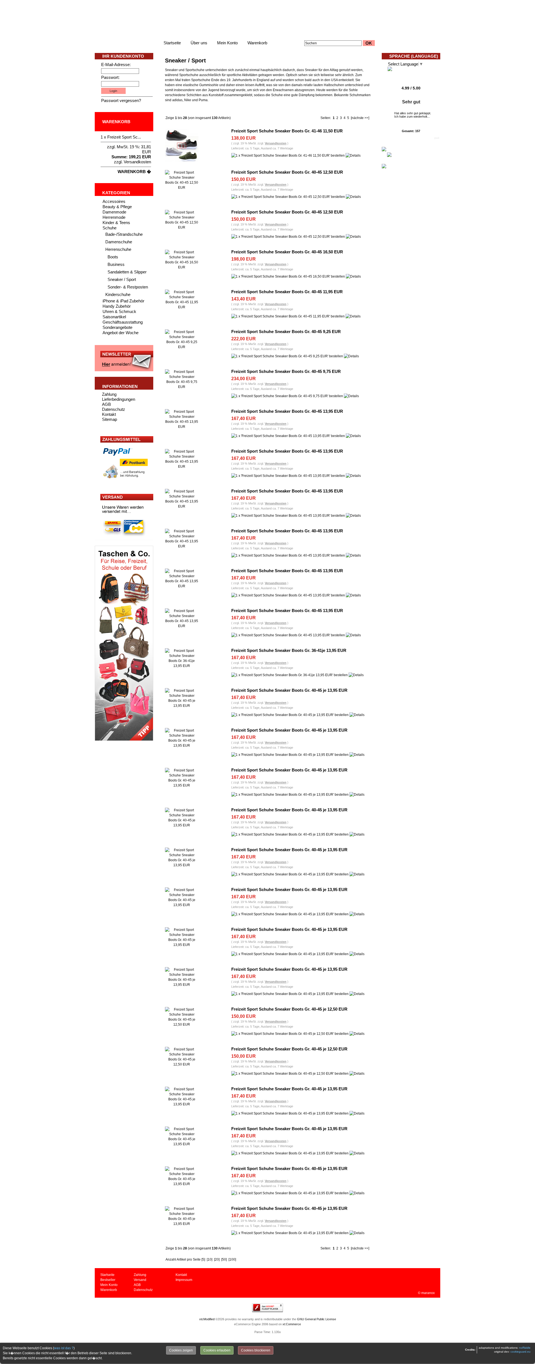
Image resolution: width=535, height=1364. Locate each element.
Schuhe (109, 227)
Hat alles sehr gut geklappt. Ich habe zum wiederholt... (412, 114)
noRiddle (525, 1347)
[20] (217, 1259)
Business (116, 264)
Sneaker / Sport (122, 279)
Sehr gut (411, 101)
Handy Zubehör (117, 306)
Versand (140, 1280)
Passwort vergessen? (121, 100)
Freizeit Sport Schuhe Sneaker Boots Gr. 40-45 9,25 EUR (286, 331)
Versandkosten (137, 161)
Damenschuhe (118, 241)
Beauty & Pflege (117, 206)
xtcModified (207, 1319)
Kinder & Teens (116, 222)
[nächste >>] (360, 118)
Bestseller (107, 1280)
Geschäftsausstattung (123, 322)
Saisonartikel (114, 316)
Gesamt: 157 (411, 131)
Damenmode (114, 212)
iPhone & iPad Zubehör (123, 300)
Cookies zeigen (181, 1350)
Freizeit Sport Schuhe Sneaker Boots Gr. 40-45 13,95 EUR (287, 411)
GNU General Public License (316, 1319)
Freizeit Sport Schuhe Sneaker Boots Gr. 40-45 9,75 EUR (286, 371)
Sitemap (109, 419)
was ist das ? (64, 1348)
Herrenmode (114, 217)
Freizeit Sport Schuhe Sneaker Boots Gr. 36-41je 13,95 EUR (288, 650)
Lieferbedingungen (118, 399)
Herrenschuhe (118, 249)
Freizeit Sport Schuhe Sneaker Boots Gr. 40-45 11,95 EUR (287, 291)
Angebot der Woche (120, 332)
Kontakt (109, 414)
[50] (224, 1259)
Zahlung (109, 394)
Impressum (184, 1280)
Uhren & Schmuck (119, 311)
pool (436, 138)
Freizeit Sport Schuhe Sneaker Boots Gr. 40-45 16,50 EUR (287, 251)
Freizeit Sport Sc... (124, 137)
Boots (113, 256)
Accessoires (114, 201)
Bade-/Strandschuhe (124, 234)
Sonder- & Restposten (128, 287)
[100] (232, 1259)
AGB (106, 404)
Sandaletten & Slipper (127, 272)
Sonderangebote (117, 327)
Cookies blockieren (255, 1350)
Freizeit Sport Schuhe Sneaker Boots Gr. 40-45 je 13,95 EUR (289, 690)
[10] (209, 1259)
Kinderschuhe (117, 294)
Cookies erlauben (216, 1350)
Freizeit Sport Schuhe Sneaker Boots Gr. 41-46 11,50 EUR (287, 130)
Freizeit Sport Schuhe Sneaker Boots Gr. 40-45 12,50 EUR (287, 172)
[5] (203, 1259)
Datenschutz (113, 409)
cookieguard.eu (520, 1351)
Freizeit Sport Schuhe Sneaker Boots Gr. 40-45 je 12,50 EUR (289, 1009)
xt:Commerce (292, 1324)
